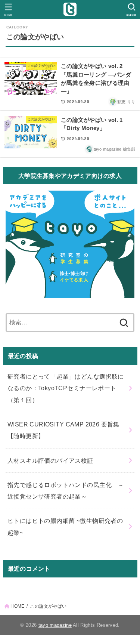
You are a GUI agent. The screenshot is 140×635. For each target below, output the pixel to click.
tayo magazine (55, 625)
